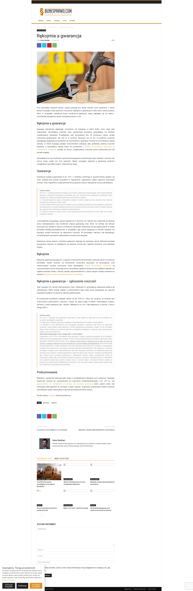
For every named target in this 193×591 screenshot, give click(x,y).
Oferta (49, 21)
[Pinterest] (49, 45)
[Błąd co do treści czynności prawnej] (76, 498)
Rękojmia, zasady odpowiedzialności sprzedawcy (63, 274)
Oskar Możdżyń (45, 40)
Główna (40, 21)
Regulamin (128, 589)
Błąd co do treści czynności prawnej (76, 508)
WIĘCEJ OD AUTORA (61, 458)
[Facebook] (38, 2)
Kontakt (72, 21)
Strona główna (41, 27)
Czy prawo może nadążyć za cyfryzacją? (52, 430)
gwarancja (46, 403)
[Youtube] (43, 2)
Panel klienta (152, 589)
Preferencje (22, 586)
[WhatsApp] (54, 45)
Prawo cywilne (52, 27)
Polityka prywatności (139, 589)
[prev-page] (38, 514)
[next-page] (41, 514)
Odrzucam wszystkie (9, 586)
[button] (153, 21)
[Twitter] (44, 45)
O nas (64, 21)
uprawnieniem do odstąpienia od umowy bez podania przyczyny (65, 384)
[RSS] (41, 2)
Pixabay (52, 395)
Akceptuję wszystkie (36, 586)
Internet (93, 505)
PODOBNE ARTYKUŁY (44, 458)
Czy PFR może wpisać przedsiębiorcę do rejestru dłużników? (46, 484)
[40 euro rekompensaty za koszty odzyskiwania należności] (76, 471)
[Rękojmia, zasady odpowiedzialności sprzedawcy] (102, 471)
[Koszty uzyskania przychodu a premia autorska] (49, 498)
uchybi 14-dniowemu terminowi (97, 266)
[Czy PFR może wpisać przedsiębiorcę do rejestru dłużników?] (49, 471)
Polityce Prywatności (9, 580)
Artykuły (57, 21)
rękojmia (54, 403)
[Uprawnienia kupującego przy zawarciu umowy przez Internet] (102, 498)
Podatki (40, 505)
